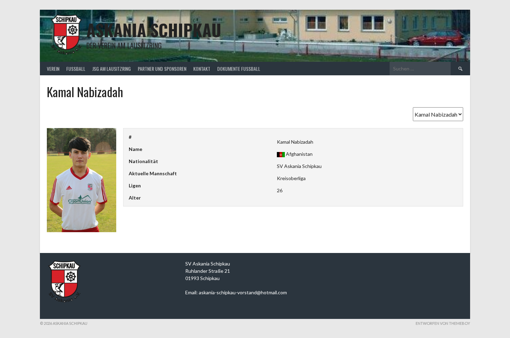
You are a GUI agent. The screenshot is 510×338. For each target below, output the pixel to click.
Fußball (75, 68)
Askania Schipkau (153, 29)
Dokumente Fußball (238, 68)
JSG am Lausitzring (111, 68)
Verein (53, 68)
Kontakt (201, 68)
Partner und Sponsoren (162, 68)
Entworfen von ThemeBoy (443, 323)
